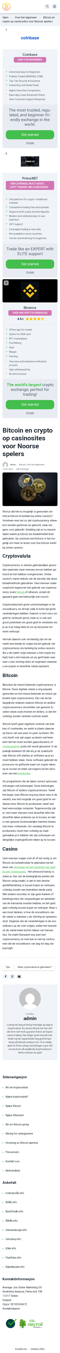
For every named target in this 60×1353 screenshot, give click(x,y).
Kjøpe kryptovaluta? (17, 1096)
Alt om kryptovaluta (17, 1087)
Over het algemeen (26, 17)
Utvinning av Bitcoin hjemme (22, 1142)
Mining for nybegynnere (19, 1133)
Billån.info (11, 1202)
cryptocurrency (11, 746)
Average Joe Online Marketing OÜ (22, 1287)
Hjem (5, 17)
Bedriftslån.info (14, 1211)
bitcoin (21, 592)
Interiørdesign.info (16, 1230)
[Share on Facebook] (5, 976)
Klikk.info (11, 1248)
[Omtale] (30, 37)
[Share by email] (19, 976)
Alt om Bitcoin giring (17, 1124)
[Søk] (47, 6)
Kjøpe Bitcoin (13, 1106)
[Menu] (55, 6)
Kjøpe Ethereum (15, 1115)
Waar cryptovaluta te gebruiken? (35, 967)
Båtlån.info (12, 1220)
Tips (8, 967)
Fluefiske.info (13, 1257)
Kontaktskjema (11, 1308)
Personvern (12, 1152)
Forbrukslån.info (15, 1193)
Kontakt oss (13, 1161)
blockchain (24, 773)
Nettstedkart (13, 1170)
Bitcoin (22, 465)
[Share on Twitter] (12, 976)
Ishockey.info (13, 1239)
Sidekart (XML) (38, 1349)
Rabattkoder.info (15, 1266)
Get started (30, 135)
